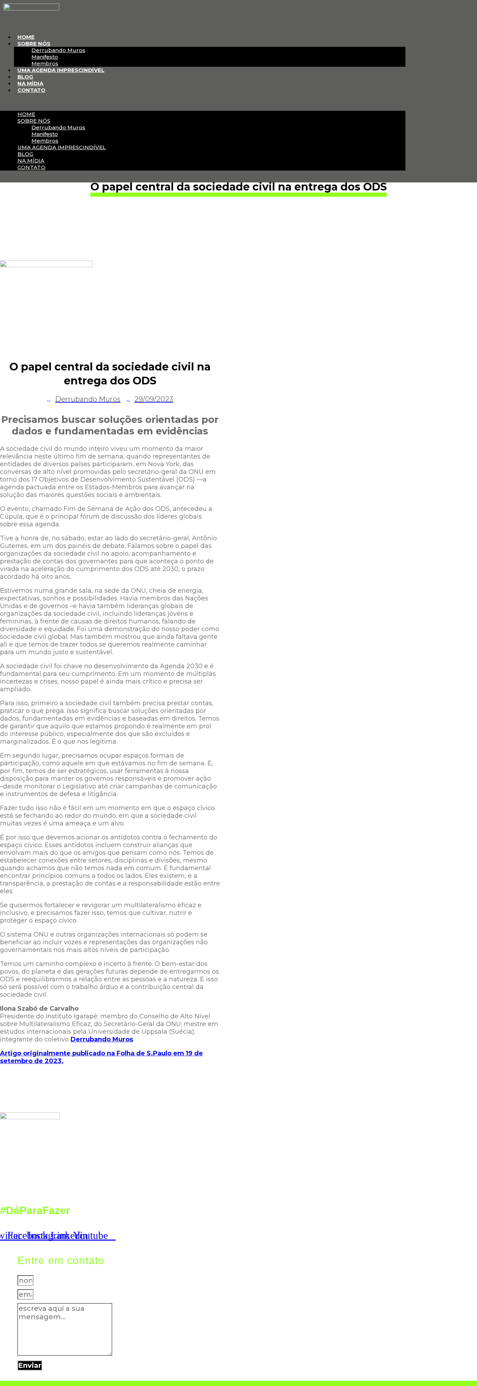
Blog (25, 76)
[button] (202, 102)
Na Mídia (30, 83)
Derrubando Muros (58, 50)
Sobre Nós (33, 43)
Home (26, 37)
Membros (44, 63)
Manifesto (44, 56)
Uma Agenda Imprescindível (60, 70)
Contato (31, 90)
